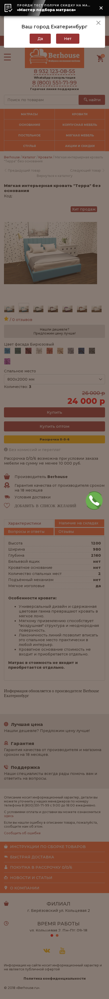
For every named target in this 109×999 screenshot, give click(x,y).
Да (40, 38)
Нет (67, 38)
